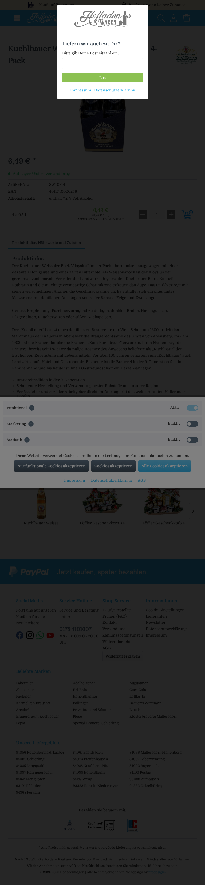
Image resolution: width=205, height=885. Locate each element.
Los (102, 77)
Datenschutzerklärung (114, 90)
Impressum (80, 90)
